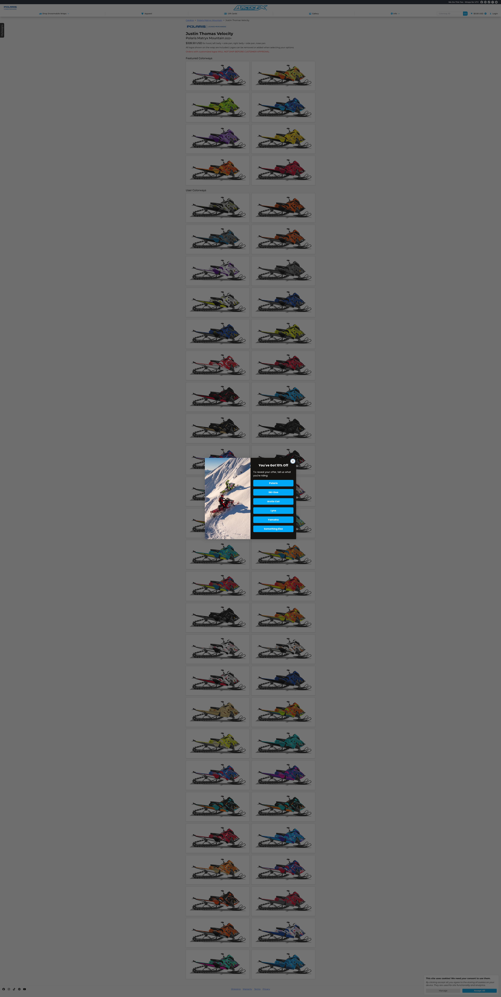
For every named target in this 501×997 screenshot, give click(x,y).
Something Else (273, 528)
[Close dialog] (293, 461)
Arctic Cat (273, 501)
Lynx (273, 510)
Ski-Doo (273, 492)
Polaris (273, 483)
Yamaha (273, 519)
